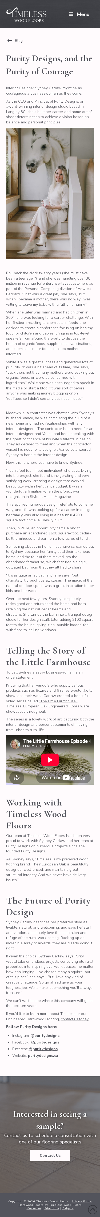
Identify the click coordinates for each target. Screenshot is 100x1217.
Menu (83, 14)
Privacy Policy (82, 1201)
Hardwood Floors (31, 1205)
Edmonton (52, 1208)
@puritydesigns (45, 1035)
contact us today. (75, 1019)
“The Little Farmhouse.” (58, 701)
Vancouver (34, 1208)
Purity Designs (66, 101)
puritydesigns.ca (43, 1055)
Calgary (68, 1208)
